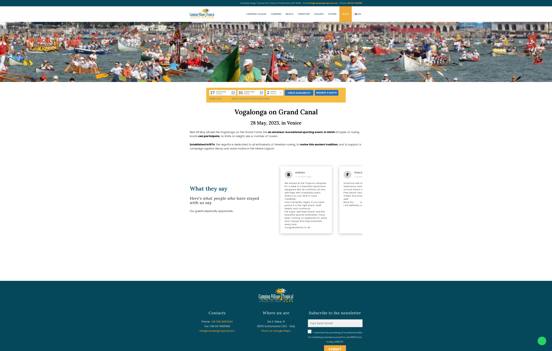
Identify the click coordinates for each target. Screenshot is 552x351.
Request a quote (326, 92)
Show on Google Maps (276, 331)
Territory (304, 14)
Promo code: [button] (215, 99)
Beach (289, 14)
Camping (276, 14)
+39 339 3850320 (221, 321)
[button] (222, 93)
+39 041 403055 (354, 3)
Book (345, 14)
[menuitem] (357, 14)
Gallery (319, 14)
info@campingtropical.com (323, 3)
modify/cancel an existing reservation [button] (250, 99)
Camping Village (256, 14)
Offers (332, 14)
